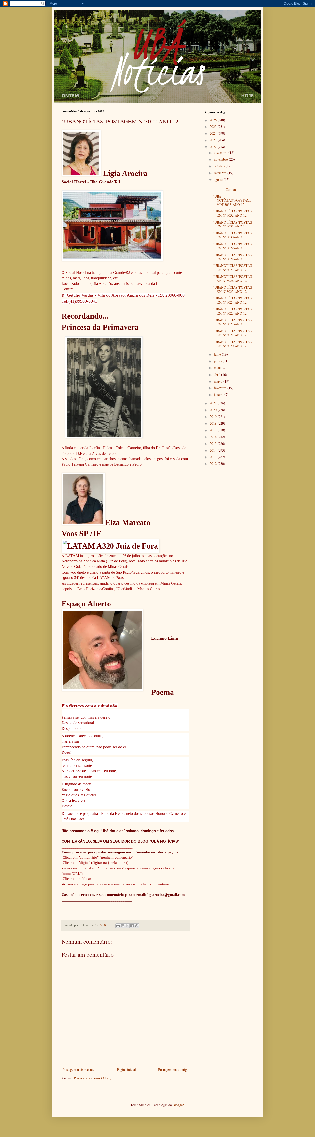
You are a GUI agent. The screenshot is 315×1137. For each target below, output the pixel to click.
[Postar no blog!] (122, 925)
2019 (214, 416)
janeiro (219, 394)
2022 (214, 146)
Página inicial (126, 1069)
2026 (214, 120)
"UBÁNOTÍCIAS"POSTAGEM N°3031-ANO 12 (232, 224)
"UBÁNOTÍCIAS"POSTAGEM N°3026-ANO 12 (232, 278)
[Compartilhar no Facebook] (131, 925)
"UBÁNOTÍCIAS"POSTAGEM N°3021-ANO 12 (232, 332)
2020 (214, 409)
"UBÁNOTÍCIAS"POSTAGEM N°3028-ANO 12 (232, 256)
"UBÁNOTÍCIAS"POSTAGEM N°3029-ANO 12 (232, 246)
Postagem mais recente (78, 1069)
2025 (214, 126)
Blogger (178, 1104)
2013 (214, 457)
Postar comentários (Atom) (92, 1078)
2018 (214, 423)
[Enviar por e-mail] (117, 925)
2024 (214, 133)
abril (217, 374)
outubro (220, 166)
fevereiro (220, 387)
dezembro (221, 152)
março (218, 381)
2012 (214, 463)
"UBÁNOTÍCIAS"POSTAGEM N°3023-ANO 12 (232, 311)
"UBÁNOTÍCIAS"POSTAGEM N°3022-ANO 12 (232, 321)
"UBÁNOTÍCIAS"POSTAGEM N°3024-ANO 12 (232, 300)
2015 (214, 443)
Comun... (233, 187)
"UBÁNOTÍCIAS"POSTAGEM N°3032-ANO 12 (232, 213)
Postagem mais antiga (173, 1069)
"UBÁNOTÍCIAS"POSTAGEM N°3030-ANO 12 (232, 235)
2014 (214, 450)
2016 (214, 436)
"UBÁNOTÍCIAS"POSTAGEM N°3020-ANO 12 (232, 343)
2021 (214, 403)
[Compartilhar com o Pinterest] (136, 925)
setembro (220, 172)
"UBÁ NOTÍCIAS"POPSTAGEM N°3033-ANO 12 (232, 200)
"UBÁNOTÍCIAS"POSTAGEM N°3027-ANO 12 (232, 267)
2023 (214, 140)
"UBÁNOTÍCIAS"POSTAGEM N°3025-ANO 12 (232, 289)
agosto (219, 179)
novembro (221, 159)
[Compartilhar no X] (127, 925)
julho (218, 354)
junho (218, 361)
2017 (214, 430)
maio (218, 367)
